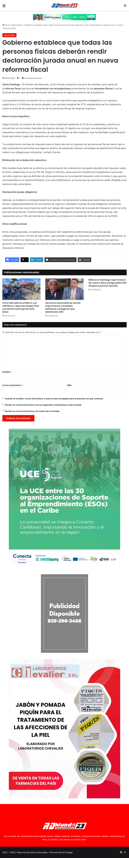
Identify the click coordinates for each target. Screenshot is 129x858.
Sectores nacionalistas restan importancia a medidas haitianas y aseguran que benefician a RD (63, 307)
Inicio (7, 25)
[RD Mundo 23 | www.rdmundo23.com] (64, 5)
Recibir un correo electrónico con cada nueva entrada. (32, 411)
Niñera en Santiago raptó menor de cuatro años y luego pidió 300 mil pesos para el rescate (107, 282)
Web (69, 385)
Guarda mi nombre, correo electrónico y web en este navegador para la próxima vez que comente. (54, 398)
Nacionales (17, 25)
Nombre (7, 372)
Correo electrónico (12, 385)
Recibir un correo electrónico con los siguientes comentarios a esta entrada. (43, 405)
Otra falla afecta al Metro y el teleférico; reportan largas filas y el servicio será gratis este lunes (20, 307)
